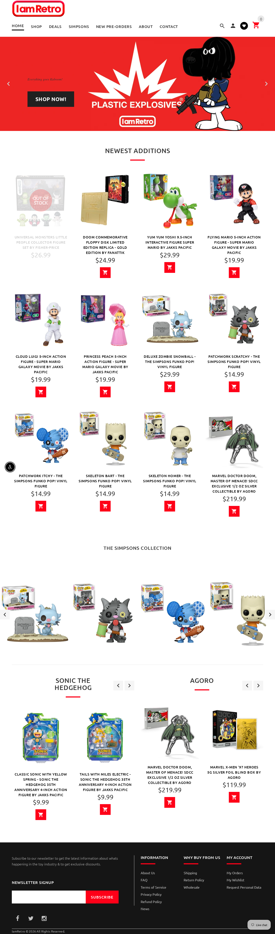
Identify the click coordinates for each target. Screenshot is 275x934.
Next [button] (270, 614)
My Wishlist (235, 880)
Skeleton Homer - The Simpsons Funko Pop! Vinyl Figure (169, 480)
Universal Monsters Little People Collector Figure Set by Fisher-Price (41, 242)
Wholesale (192, 887)
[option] (34, 614)
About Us (148, 873)
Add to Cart (105, 272)
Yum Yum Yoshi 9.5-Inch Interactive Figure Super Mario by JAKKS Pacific (169, 242)
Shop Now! (50, 99)
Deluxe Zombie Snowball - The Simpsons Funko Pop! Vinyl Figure (170, 361)
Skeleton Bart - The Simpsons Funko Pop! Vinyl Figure (105, 480)
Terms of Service (153, 887)
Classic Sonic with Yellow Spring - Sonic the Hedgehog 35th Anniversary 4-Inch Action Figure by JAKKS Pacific (40, 784)
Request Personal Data (244, 887)
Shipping (190, 873)
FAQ (144, 880)
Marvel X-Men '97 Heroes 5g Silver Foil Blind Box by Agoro (234, 772)
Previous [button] (5, 614)
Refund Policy (151, 901)
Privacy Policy (151, 894)
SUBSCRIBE (102, 896)
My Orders (235, 873)
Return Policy (194, 880)
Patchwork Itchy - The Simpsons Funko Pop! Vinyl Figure (40, 480)
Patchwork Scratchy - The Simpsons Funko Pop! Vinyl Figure (234, 361)
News (145, 908)
